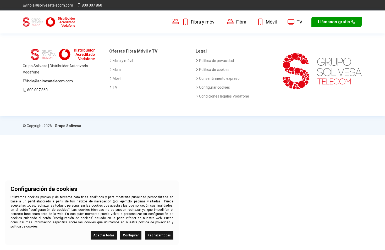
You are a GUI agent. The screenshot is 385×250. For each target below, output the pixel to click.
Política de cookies (214, 69)
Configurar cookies (214, 87)
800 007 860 (92, 5)
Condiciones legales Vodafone (224, 96)
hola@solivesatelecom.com (50, 5)
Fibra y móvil (204, 22)
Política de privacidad (216, 60)
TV (299, 22)
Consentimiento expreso (219, 78)
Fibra (241, 22)
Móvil (271, 22)
